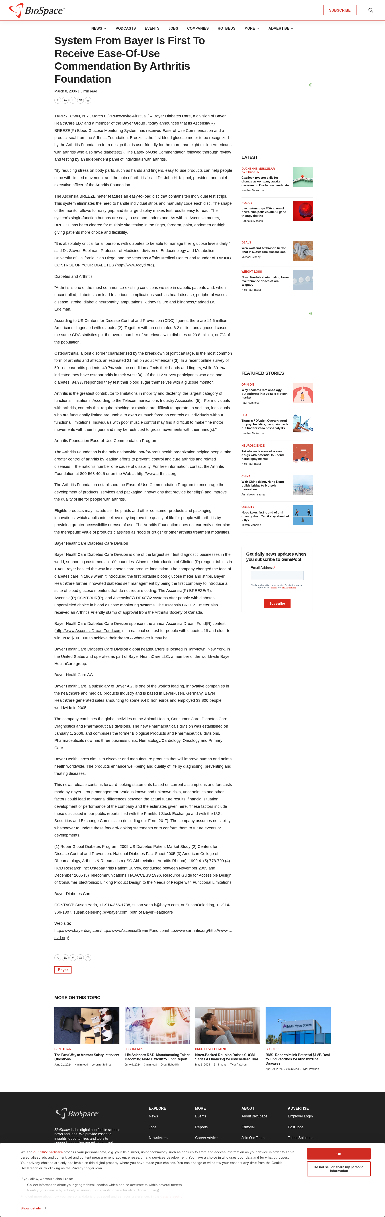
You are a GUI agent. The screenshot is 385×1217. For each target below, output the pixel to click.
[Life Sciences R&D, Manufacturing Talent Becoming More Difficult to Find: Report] (157, 1025)
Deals (246, 242)
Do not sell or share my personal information (339, 1169)
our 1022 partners (48, 1152)
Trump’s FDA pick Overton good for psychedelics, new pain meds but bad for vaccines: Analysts (265, 424)
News (96, 28)
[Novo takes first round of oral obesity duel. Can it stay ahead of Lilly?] (303, 515)
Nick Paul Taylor (251, 289)
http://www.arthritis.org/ (188, 930)
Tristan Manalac (251, 525)
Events (152, 28)
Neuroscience (253, 445)
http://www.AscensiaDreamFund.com (88, 630)
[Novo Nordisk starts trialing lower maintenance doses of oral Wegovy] (303, 280)
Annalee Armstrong (253, 494)
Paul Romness (250, 402)
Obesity (248, 507)
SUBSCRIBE (340, 10)
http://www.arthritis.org (156, 473)
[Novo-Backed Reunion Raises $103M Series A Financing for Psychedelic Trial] (227, 1025)
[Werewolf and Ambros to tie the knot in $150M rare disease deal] (303, 251)
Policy (247, 203)
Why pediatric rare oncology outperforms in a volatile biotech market (265, 393)
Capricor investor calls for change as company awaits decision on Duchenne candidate (265, 181)
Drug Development (211, 1049)
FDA (244, 415)
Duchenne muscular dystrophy (258, 170)
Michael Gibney (251, 257)
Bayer (63, 970)
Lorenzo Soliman (102, 1064)
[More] (105, 28)
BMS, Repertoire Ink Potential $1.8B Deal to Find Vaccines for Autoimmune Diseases (298, 1059)
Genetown (62, 1049)
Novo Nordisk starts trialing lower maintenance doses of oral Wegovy (265, 280)
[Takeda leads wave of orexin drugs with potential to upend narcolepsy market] (303, 454)
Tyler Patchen (238, 1064)
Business (273, 1049)
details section (172, 1196)
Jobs (173, 28)
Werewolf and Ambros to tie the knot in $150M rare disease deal (264, 250)
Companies (198, 28)
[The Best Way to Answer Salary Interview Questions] (86, 1025)
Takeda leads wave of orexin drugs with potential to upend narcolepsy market (263, 454)
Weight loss (252, 271)
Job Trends (134, 1049)
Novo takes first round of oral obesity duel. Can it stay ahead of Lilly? (265, 516)
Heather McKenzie (253, 190)
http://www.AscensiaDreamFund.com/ (134, 930)
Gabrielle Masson (252, 221)
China (246, 476)
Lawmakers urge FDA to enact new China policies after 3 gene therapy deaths (264, 212)
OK (339, 1154)
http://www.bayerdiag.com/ (77, 930)
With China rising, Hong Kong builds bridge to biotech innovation (263, 485)
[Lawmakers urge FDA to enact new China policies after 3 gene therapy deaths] (303, 211)
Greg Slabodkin (170, 1064)
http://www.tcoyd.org (135, 265)
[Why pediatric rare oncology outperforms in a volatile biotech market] (303, 393)
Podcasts (126, 28)
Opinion (248, 384)
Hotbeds (227, 28)
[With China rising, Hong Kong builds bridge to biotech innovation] (303, 485)
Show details (30, 1208)
